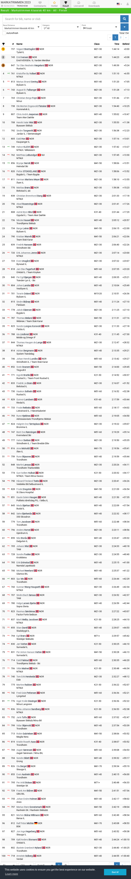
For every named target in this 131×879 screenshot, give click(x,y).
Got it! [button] (115, 872)
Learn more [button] (11, 874)
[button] (119, 4)
